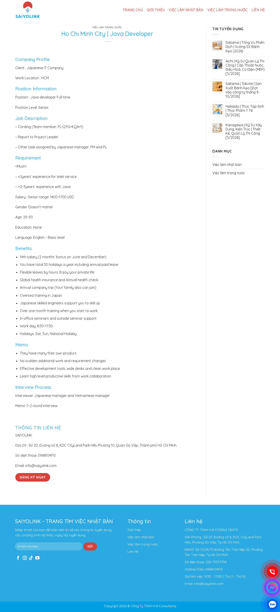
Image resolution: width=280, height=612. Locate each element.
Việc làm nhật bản (186, 10)
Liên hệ (258, 10)
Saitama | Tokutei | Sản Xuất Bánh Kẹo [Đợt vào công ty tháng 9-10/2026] (243, 90)
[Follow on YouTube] (37, 558)
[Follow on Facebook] (18, 558)
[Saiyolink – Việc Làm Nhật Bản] (27, 9)
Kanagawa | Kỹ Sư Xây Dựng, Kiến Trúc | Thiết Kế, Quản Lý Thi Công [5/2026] (244, 131)
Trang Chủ (133, 10)
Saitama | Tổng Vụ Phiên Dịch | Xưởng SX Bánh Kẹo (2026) (245, 46)
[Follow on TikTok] (31, 558)
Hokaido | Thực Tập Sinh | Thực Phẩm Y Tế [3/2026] (245, 110)
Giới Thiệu (156, 10)
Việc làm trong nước (227, 10)
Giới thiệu (134, 530)
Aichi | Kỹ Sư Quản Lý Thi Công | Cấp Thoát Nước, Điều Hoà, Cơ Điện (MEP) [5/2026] (245, 67)
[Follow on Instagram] (25, 558)
